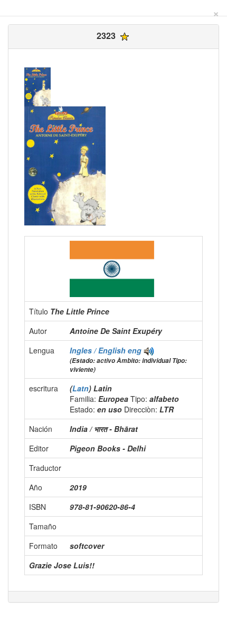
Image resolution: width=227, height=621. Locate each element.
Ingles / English (99, 350)
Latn (80, 388)
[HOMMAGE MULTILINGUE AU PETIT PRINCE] (149, 350)
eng (134, 350)
